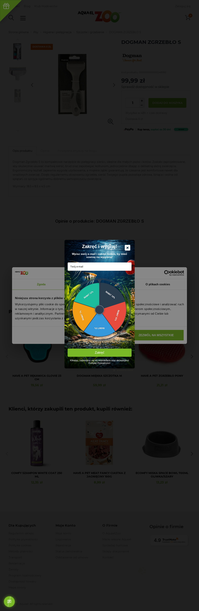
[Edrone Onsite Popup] (99, 305)
